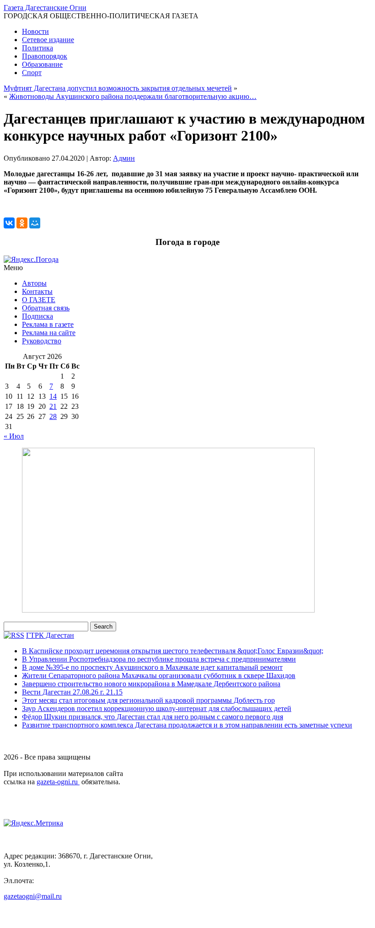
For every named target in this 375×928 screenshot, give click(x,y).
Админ (124, 158)
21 (53, 406)
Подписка (37, 316)
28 (53, 416)
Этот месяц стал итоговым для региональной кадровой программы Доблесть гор (148, 700)
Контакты (37, 291)
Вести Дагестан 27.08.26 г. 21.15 (72, 692)
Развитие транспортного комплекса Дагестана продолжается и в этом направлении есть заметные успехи (187, 725)
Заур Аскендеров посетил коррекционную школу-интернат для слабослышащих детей (156, 708)
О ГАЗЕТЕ (38, 300)
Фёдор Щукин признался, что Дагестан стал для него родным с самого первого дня (152, 717)
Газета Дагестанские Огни (45, 7)
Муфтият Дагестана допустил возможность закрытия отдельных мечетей (118, 88)
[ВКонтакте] (9, 222)
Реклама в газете (48, 324)
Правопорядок (44, 56)
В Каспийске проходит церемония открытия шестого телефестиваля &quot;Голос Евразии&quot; (172, 651)
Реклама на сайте (48, 332)
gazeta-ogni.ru (58, 782)
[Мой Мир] (34, 222)
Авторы (34, 283)
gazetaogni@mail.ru (33, 896)
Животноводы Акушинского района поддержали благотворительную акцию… (133, 96)
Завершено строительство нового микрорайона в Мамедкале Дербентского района (151, 684)
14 (53, 396)
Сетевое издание (48, 39)
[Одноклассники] (21, 222)
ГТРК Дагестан (50, 635)
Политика (37, 48)
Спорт (32, 72)
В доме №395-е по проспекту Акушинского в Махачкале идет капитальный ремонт (152, 667)
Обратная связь (46, 308)
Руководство (41, 341)
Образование (42, 64)
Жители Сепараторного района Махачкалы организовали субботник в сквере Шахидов (158, 675)
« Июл (14, 436)
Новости (35, 31)
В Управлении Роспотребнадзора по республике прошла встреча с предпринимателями (159, 659)
